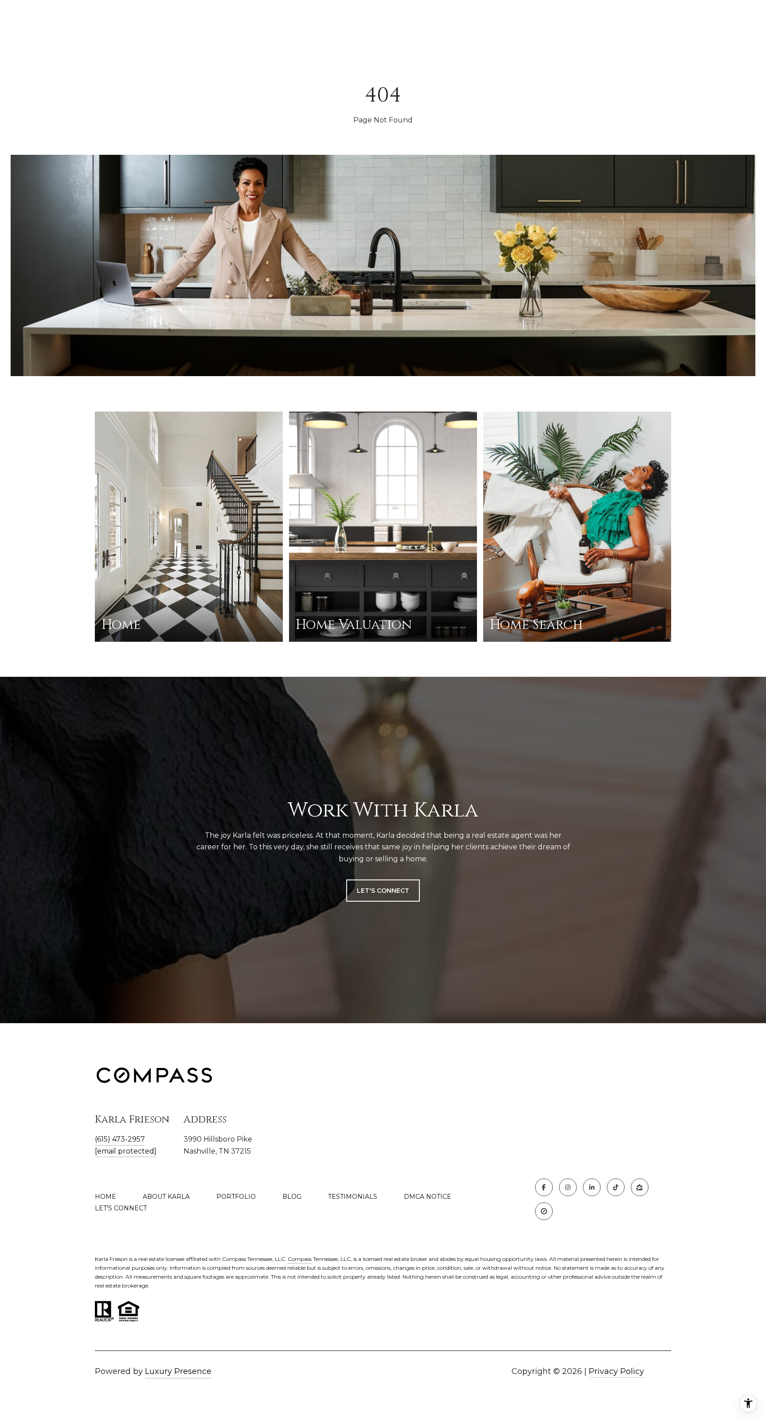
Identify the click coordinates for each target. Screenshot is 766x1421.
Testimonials (352, 1197)
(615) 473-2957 (120, 1139)
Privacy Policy (616, 1371)
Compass (300, 1259)
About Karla (166, 1197)
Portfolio (236, 1197)
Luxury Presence (178, 1371)
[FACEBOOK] (544, 1187)
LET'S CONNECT (121, 1208)
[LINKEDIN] (592, 1187)
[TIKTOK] (616, 1187)
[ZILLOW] (640, 1187)
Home (105, 1197)
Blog (291, 1197)
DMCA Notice (427, 1197)
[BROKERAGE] (544, 1211)
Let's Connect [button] (383, 891)
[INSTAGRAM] (568, 1187)
